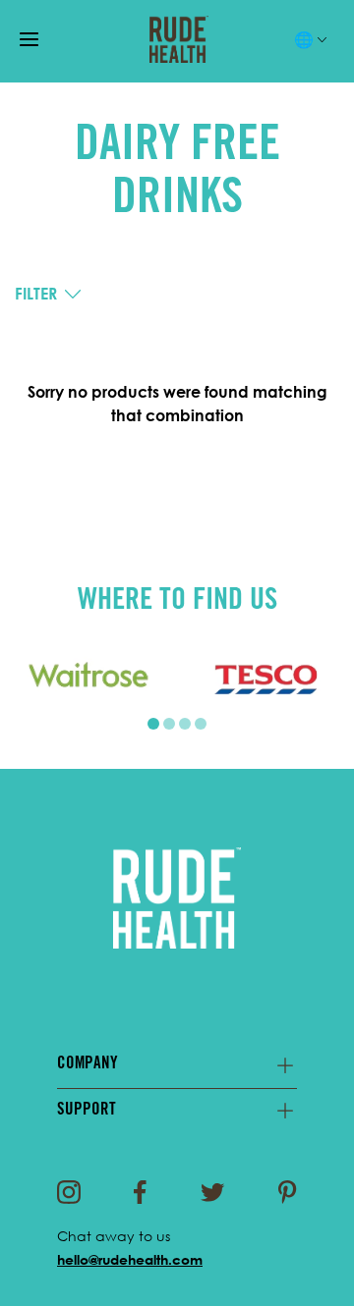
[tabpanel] (88, 678)
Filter (36, 293)
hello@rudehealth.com (130, 1259)
